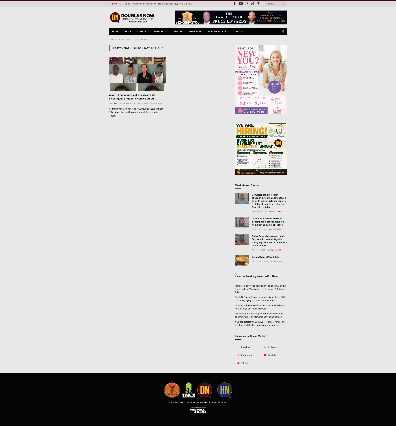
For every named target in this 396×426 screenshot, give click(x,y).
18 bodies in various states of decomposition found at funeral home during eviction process (268, 221)
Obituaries (194, 31)
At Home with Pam (217, 31)
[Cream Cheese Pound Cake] (242, 260)
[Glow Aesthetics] (261, 79)
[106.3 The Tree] (188, 390)
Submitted (116, 103)
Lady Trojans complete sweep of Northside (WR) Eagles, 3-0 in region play (160, 3)
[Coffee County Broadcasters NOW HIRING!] (261, 149)
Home (115, 31)
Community (159, 31)
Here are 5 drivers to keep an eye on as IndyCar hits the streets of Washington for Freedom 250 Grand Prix (260, 289)
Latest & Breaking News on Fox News (257, 276)
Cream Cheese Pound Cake (266, 257)
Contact (240, 31)
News (128, 31)
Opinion (177, 31)
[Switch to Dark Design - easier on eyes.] (283, 31)
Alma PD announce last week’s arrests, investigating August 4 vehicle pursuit (132, 96)
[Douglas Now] (132, 17)
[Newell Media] (198, 410)
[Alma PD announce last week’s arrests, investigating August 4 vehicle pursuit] (137, 74)
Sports (141, 31)
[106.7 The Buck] (172, 390)
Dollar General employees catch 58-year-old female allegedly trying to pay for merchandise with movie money (269, 241)
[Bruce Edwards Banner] (231, 17)
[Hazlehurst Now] (224, 390)
